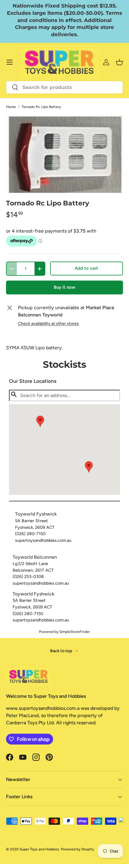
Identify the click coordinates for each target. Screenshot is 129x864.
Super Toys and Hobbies (39, 849)
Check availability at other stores (48, 323)
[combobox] (64, 87)
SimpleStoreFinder (74, 632)
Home (11, 107)
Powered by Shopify (77, 849)
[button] (88, 467)
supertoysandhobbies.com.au (43, 540)
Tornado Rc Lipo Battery (41, 107)
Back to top (61, 650)
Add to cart (86, 268)
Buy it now (64, 287)
